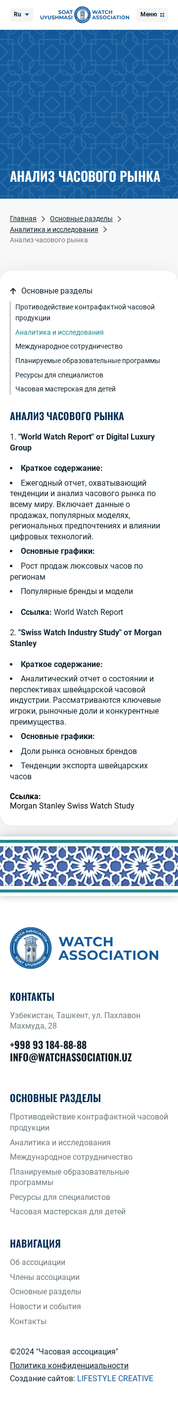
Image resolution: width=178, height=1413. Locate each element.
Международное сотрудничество (69, 346)
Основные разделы (45, 1291)
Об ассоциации (37, 1262)
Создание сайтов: (81, 1378)
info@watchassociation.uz (71, 1056)
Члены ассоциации (45, 1277)
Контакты (28, 1321)
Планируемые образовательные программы (87, 361)
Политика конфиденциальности (69, 1365)
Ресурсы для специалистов (59, 375)
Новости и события (45, 1306)
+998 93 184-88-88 (48, 1044)
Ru (17, 14)
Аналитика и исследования (59, 332)
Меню (148, 14)
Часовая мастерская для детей (65, 389)
